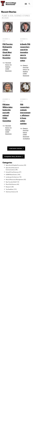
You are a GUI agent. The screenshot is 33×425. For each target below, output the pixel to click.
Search (29, 3)
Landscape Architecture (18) (13, 177)
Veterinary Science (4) (12, 192)
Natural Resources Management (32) (16, 179)
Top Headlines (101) (11, 189)
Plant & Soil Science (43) (12, 184)
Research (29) (10, 187)
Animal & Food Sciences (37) (13, 172)
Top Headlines (26, 138)
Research (25, 65)
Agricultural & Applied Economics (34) (16, 165)
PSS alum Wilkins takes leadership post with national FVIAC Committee (8, 112)
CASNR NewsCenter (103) (13, 174)
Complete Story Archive (12, 156)
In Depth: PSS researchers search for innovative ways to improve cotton (25, 52)
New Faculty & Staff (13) (12, 182)
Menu (25, 3)
